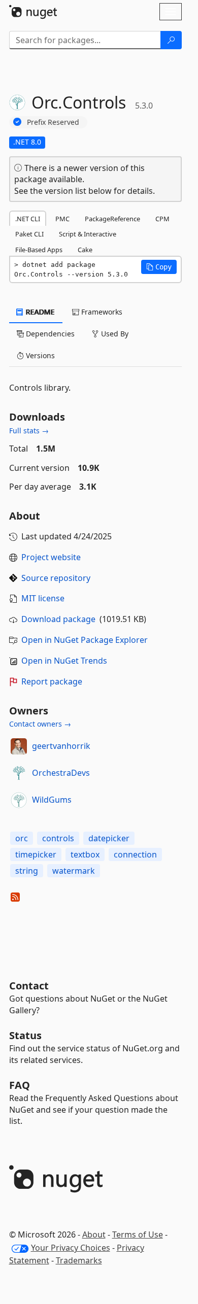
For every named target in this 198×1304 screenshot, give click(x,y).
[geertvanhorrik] (19, 746)
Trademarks (79, 1260)
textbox (85, 854)
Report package (51, 681)
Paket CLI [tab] (29, 233)
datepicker (108, 838)
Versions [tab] (39, 355)
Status (25, 1035)
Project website (51, 557)
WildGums (52, 799)
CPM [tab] (162, 218)
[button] (159, 267)
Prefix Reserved (53, 122)
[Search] (171, 40)
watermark (73, 870)
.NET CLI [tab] (27, 218)
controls (58, 838)
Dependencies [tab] (49, 333)
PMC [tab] (62, 218)
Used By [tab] (113, 333)
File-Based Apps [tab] (38, 249)
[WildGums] (19, 800)
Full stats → (29, 430)
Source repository (55, 578)
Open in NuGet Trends (64, 660)
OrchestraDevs (61, 772)
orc (21, 838)
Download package (58, 619)
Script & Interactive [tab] (87, 233)
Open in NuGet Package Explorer (84, 639)
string (26, 870)
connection (135, 854)
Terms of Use (137, 1234)
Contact (29, 985)
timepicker (35, 854)
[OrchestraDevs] (19, 773)
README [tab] (39, 312)
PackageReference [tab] (112, 218)
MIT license (42, 598)
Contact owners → (40, 724)
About (94, 1234)
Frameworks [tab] (100, 312)
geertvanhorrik (61, 745)
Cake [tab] (85, 249)
